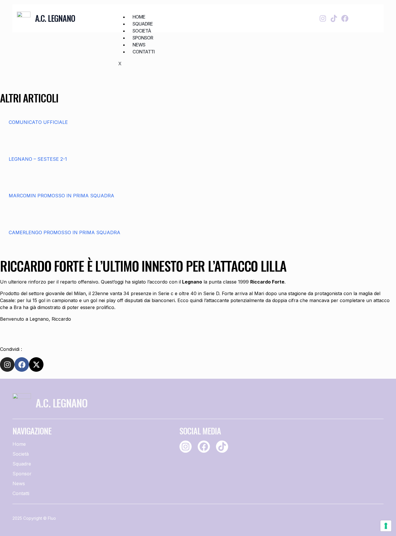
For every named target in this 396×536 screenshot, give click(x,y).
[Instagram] (323, 18)
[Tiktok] (334, 18)
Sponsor (142, 38)
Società (141, 31)
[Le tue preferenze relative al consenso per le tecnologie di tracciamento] (385, 525)
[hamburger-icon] (277, 13)
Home (138, 17)
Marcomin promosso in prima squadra (61, 195)
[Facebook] (345, 18)
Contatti (143, 52)
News (138, 45)
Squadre (142, 24)
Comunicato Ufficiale (38, 122)
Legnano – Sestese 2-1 (38, 159)
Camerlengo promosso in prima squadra (64, 232)
